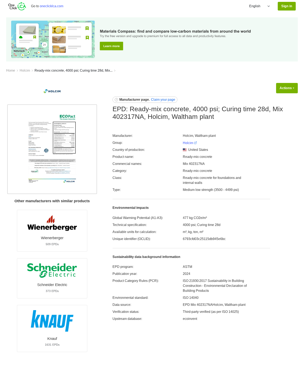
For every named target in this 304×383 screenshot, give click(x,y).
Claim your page (163, 99)
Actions (286, 88)
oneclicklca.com (51, 6)
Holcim (25, 70)
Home (10, 70)
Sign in (286, 6)
